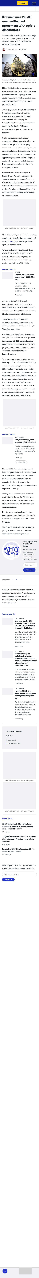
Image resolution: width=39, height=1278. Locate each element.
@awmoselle (12, 740)
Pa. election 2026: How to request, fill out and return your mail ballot (18, 850)
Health (17, 272)
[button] (4, 1271)
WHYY (8, 3)
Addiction (19, 9)
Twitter (16, 579)
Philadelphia (30, 9)
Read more (9, 735)
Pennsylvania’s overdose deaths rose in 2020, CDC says (25, 277)
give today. (12, 603)
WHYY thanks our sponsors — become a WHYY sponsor (19, 228)
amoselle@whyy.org (14, 743)
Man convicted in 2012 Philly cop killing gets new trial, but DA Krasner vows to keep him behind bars (25, 624)
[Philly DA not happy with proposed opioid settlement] (7, 441)
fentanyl (10, 241)
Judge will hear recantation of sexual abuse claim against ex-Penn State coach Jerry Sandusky (19, 839)
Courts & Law (8, 9)
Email (20, 579)
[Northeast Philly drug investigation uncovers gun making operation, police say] (7, 694)
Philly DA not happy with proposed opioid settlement (25, 440)
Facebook (12, 579)
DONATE (23, 3)
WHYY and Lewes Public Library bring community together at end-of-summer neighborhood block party (17, 826)
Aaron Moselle (12, 49)
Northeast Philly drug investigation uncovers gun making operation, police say (25, 694)
